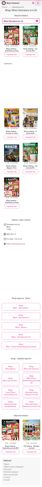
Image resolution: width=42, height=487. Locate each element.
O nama (7, 477)
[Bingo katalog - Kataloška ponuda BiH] (10, 430)
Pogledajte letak (12, 54)
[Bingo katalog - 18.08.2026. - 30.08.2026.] (11, 35)
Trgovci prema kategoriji (13, 466)
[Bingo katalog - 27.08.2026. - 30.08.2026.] (30, 35)
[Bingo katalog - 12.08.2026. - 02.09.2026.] (30, 117)
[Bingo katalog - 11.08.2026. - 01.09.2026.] (11, 152)
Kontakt (7, 479)
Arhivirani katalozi (11, 472)
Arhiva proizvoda (11, 474)
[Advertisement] (21, 85)
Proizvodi (7, 469)
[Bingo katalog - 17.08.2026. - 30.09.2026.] (11, 117)
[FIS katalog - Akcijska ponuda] (31, 430)
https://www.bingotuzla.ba (15, 244)
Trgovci (7, 464)
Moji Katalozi (13, 2)
